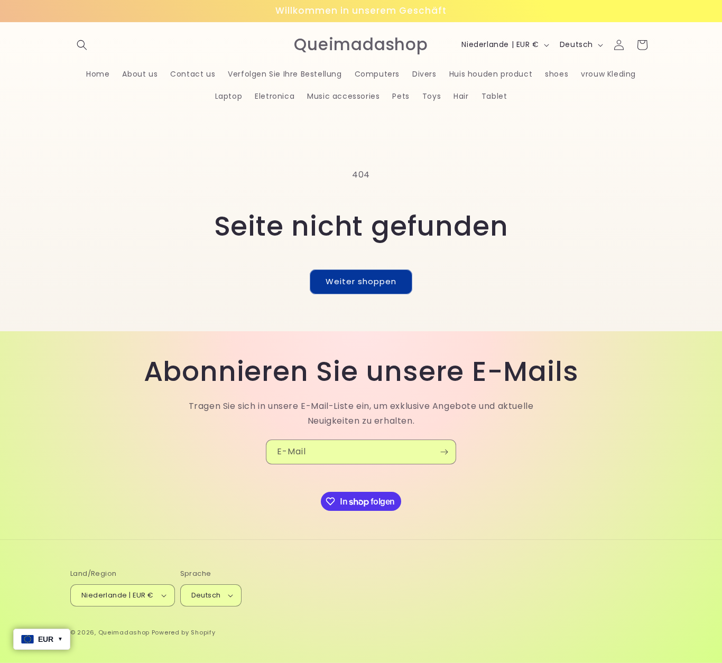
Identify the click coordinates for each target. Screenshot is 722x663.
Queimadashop (124, 632)
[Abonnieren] (444, 452)
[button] (82, 45)
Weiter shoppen (361, 281)
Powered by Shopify (184, 632)
